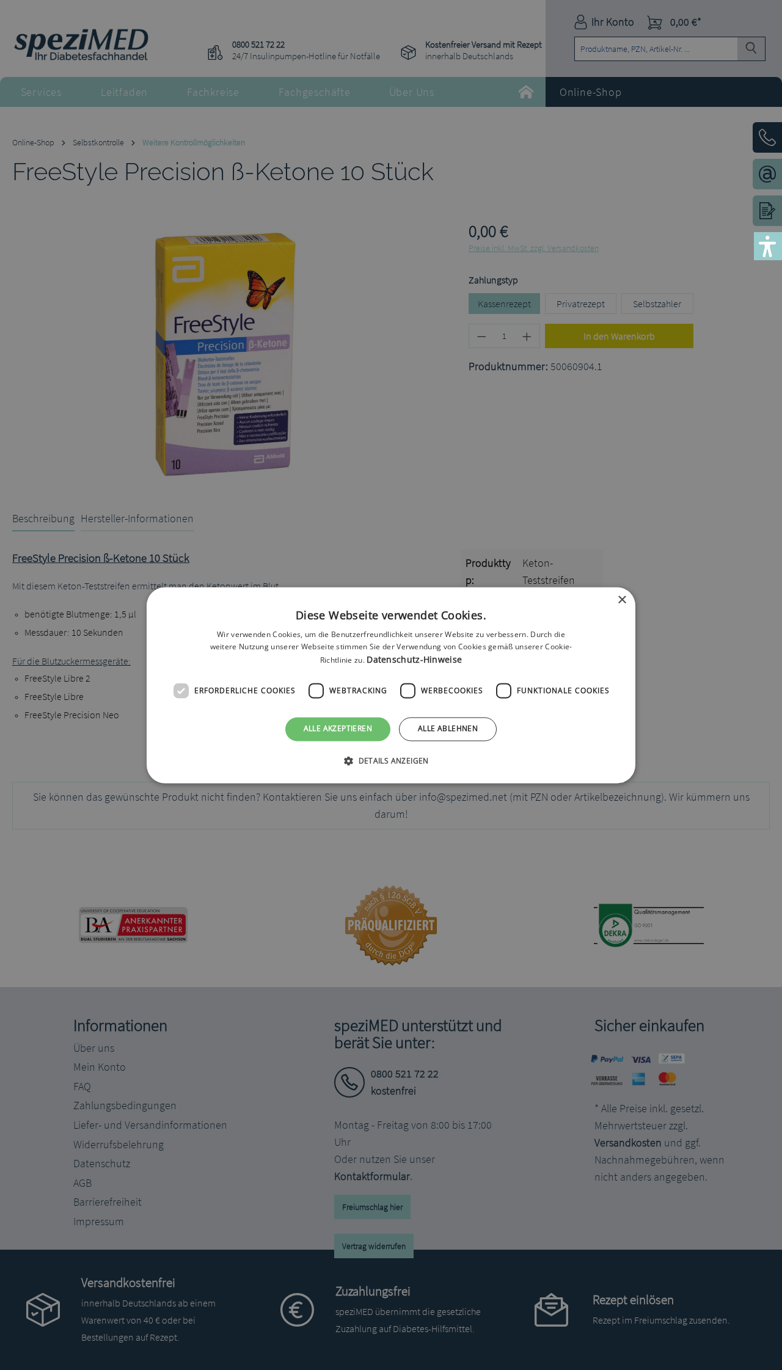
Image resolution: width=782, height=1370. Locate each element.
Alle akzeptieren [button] (338, 729)
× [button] (621, 600)
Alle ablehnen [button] (448, 729)
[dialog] (391, 685)
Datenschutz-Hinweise (414, 660)
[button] (391, 760)
